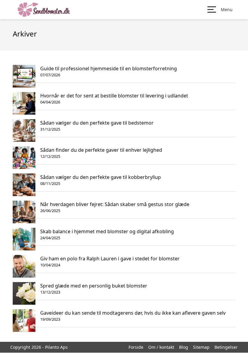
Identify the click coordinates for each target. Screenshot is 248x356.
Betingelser (226, 347)
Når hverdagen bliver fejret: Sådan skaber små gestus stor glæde (114, 204)
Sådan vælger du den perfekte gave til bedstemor (97, 122)
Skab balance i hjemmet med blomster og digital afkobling (107, 231)
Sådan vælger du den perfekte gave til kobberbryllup (100, 177)
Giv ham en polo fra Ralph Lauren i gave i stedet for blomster (110, 258)
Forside (136, 347)
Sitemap (201, 347)
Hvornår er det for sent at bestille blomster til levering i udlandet (114, 95)
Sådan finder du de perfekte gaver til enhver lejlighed (101, 150)
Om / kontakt (161, 347)
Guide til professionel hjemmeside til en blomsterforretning (108, 68)
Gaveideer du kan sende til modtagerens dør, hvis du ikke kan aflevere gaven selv (133, 313)
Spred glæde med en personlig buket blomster (93, 285)
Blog (183, 347)
